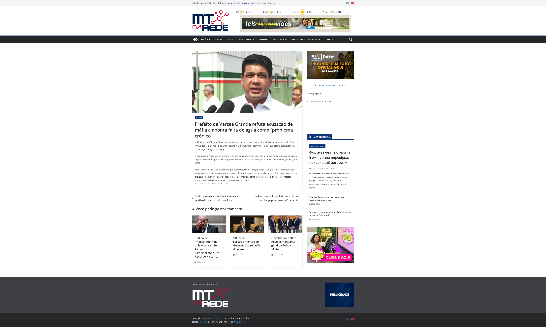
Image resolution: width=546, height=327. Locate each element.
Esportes (263, 39)
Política (205, 39)
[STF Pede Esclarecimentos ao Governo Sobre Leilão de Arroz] (247, 217)
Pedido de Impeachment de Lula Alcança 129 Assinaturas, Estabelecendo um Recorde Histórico (207, 247)
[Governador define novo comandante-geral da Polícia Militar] (285, 217)
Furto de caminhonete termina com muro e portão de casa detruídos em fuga (218, 198)
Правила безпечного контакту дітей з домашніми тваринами (327, 198)
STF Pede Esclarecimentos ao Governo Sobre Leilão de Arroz (247, 243)
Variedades (245, 39)
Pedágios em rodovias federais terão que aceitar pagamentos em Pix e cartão (277, 198)
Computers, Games (317, 146)
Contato (330, 39)
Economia (278, 39)
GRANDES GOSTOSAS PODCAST (306, 39)
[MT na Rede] (195, 39)
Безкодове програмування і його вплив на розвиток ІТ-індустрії (330, 213)
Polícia (218, 39)
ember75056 (329, 168)
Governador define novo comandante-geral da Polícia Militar (283, 243)
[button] (252, 39)
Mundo (230, 39)
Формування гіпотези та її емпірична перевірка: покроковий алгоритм (330, 157)
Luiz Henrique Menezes (219, 183)
